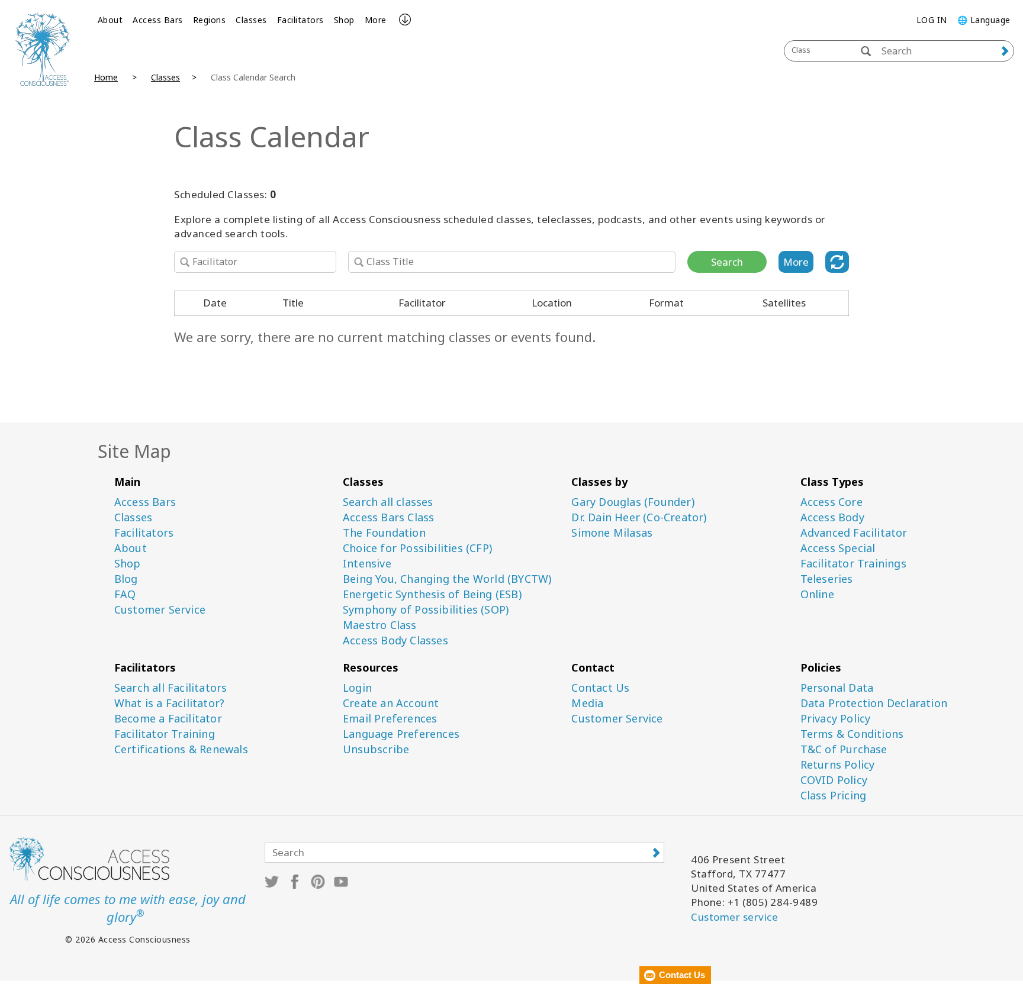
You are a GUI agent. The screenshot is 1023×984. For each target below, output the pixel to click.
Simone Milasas (611, 533)
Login (357, 688)
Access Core (831, 502)
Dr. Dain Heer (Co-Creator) (638, 517)
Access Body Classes (395, 640)
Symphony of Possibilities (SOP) (426, 610)
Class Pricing (833, 795)
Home (106, 77)
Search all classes (388, 502)
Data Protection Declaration (873, 703)
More (376, 19)
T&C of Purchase (843, 749)
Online (817, 594)
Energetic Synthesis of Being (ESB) (432, 594)
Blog (126, 579)
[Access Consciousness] (42, 49)
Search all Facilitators (170, 688)
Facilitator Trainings (853, 563)
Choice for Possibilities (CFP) (417, 548)
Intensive (367, 563)
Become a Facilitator (168, 718)
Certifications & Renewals (181, 749)
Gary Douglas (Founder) (632, 502)
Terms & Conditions (852, 734)
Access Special (838, 548)
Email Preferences (390, 718)
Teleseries (826, 579)
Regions (209, 19)
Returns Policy (837, 765)
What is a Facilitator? (169, 703)
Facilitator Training (164, 734)
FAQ (125, 594)
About (110, 19)
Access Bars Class (388, 517)
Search (727, 262)
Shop (344, 19)
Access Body (832, 517)
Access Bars (158, 19)
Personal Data (837, 688)
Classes (251, 19)
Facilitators (300, 19)
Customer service (734, 917)
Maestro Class (380, 625)
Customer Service (159, 610)
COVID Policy (833, 780)
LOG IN (931, 19)
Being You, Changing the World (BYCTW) (447, 579)
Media (587, 703)
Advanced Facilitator (854, 533)
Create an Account (391, 703)
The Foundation (384, 533)
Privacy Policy (835, 718)
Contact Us (600, 688)
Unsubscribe (376, 749)
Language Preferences (401, 734)
